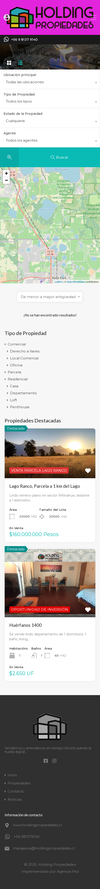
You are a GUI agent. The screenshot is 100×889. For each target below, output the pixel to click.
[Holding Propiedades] (50, 29)
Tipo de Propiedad (19, 94)
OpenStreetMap (76, 281)
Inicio (12, 775)
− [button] (6, 180)
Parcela (14, 372)
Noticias (15, 799)
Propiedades (19, 783)
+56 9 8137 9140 (24, 40)
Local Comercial (24, 358)
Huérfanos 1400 (25, 625)
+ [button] (6, 173)
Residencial (18, 379)
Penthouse (20, 407)
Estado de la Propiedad (22, 114)
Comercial (17, 344)
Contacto (16, 791)
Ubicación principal (19, 75)
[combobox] (50, 83)
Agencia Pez (68, 871)
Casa (14, 386)
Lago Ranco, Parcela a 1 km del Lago (44, 486)
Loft (13, 400)
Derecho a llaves (25, 351)
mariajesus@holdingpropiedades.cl (42, 848)
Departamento (23, 393)
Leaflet (58, 281)
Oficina (16, 365)
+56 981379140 (27, 836)
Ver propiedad (50, 603)
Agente (9, 133)
